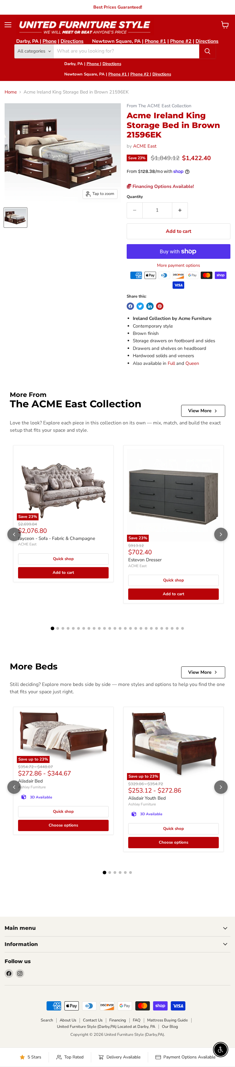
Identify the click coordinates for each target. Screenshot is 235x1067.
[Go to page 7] (83, 628)
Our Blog (170, 1026)
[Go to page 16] (130, 628)
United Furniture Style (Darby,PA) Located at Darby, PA (106, 1026)
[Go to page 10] (99, 628)
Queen (192, 363)
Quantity (135, 197)
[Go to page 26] (182, 628)
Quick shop (63, 559)
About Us (68, 1020)
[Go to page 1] (52, 628)
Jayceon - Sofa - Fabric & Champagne (56, 538)
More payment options (178, 265)
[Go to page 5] (73, 628)
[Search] (207, 51)
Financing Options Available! (162, 186)
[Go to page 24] (172, 628)
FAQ (136, 1020)
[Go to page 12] (109, 628)
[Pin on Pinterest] (159, 306)
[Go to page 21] (156, 628)
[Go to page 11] (104, 628)
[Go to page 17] (135, 628)
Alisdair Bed (30, 781)
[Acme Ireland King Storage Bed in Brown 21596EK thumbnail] (15, 217)
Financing (117, 1020)
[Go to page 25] (177, 628)
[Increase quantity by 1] (180, 210)
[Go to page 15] (125, 628)
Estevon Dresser (145, 560)
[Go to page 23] (167, 628)
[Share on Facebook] (130, 306)
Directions (72, 41)
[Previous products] (14, 534)
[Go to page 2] (57, 628)
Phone (50, 41)
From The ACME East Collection (159, 105)
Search (47, 1020)
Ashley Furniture (32, 787)
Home (11, 92)
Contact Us (93, 1020)
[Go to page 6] (78, 628)
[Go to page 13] (115, 628)
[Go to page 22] (161, 628)
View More (199, 411)
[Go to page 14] (120, 628)
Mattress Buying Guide (167, 1020)
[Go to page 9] (94, 628)
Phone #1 (155, 41)
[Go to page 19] (146, 628)
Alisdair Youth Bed (147, 798)
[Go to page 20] (151, 628)
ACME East (144, 146)
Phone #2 (181, 41)
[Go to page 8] (89, 628)
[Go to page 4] (68, 628)
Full (171, 363)
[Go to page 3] (63, 628)
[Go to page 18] (141, 628)
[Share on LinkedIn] (150, 306)
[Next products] (221, 534)
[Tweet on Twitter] (140, 306)
